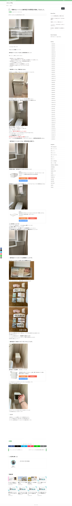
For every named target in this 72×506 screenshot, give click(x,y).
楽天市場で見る (32, 178)
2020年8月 (53, 126)
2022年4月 (53, 92)
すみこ (13, 466)
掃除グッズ (53, 175)
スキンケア (53, 152)
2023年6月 (53, 64)
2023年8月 (53, 60)
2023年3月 (53, 70)
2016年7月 (53, 136)
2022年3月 (53, 94)
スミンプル (10, 2)
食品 (52, 187)
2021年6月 (53, 108)
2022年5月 (53, 90)
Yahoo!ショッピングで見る (23, 180)
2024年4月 (53, 45)
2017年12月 (53, 130)
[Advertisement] (27, 430)
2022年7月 (53, 86)
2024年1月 (53, 49)
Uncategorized (54, 146)
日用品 (10, 441)
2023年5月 (53, 66)
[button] (11, 446)
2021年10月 (53, 104)
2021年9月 (53, 106)
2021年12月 (53, 100)
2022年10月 (53, 80)
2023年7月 (53, 62)
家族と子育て (54, 170)
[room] (25, 461)
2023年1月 (53, 74)
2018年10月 (53, 128)
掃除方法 (53, 177)
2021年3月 (53, 112)
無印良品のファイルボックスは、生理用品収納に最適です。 (20, 61)
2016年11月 (53, 134)
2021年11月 (53, 102)
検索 (63, 8)
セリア (53, 156)
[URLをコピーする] (43, 446)
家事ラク (53, 168)
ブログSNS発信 (54, 160)
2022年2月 (53, 96)
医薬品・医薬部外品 (55, 164)
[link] (20, 461)
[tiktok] (23, 461)
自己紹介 (53, 183)
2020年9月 (53, 124)
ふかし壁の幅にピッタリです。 (16, 62)
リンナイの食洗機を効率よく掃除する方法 (57, 15)
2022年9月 (53, 82)
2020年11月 (53, 120)
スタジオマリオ (54, 154)
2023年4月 (53, 68)
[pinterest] (27, 461)
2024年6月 (53, 43)
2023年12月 (53, 51)
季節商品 (53, 166)
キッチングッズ (54, 148)
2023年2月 (53, 72)
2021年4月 (53, 110)
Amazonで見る (23, 178)
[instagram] (22, 461)
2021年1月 (53, 116)
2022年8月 (53, 84)
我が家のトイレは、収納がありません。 (17, 58)
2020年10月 (53, 122)
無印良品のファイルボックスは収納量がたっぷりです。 (20, 63)
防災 (52, 185)
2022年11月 (53, 78)
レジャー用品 (54, 162)
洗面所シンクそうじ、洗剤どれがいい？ (57, 21)
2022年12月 (53, 76)
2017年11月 (53, 132)
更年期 (53, 181)
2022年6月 (53, 88)
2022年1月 (53, 98)
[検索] (64, 0)
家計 (52, 172)
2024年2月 (53, 47)
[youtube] (28, 461)
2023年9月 (53, 58)
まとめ (11, 66)
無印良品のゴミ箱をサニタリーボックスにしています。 (20, 65)
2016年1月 (53, 138)
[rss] (63, 0)
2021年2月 (53, 114)
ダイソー (53, 158)
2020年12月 (53, 118)
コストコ (53, 150)
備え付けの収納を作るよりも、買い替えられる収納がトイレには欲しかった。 (25, 59)
